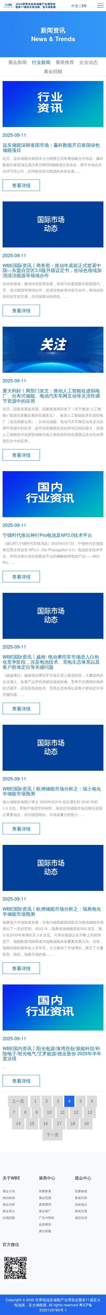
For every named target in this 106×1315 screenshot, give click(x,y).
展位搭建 (45, 1231)
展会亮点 (9, 1211)
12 (76, 1112)
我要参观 (81, 1191)
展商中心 (47, 1178)
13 (89, 1112)
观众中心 (83, 1178)
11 (62, 1112)
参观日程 (81, 1197)
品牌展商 (45, 1224)
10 (49, 1112)
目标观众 (81, 1204)
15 (32, 1123)
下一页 (52, 1135)
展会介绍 (9, 1191)
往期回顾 (9, 1217)
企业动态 (88, 62)
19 (86, 1123)
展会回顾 (53, 71)
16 (45, 1123)
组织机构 (9, 1197)
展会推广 (45, 1211)
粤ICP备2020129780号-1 (65, 1307)
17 (59, 1123)
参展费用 (45, 1204)
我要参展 (45, 1191)
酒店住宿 (81, 1217)
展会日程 (9, 1204)
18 (72, 1123)
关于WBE (11, 1178)
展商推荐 (65, 62)
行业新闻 (41, 62)
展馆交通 (81, 1211)
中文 (74, 5)
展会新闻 (17, 62)
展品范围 (45, 1197)
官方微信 (11, 1244)
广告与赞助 (46, 1217)
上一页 (18, 1101)
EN (84, 5)
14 (18, 1123)
